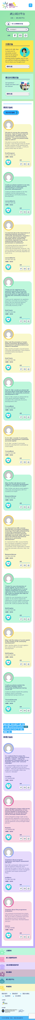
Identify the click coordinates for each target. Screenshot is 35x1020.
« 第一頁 (21, 724)
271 (17, 727)
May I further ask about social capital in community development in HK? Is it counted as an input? (16, 484)
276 (14, 729)
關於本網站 (26, 993)
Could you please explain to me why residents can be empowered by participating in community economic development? (17, 187)
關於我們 (4, 993)
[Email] (24, 787)
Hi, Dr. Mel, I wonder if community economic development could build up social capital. (17, 439)
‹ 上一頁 (6, 727)
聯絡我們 (15, 993)
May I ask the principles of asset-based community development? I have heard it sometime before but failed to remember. (16, 344)
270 (12, 727)
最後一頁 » (7, 732)
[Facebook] (21, 787)
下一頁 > (20, 729)
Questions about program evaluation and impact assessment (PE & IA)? (17, 861)
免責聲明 (7, 996)
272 (21, 727)
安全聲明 (18, 996)
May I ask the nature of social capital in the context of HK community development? (17, 641)
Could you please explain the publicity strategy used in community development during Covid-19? (15, 687)
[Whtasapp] (28, 787)
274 (5, 729)
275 (10, 729)
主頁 (11, 18)
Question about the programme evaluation (15, 910)
